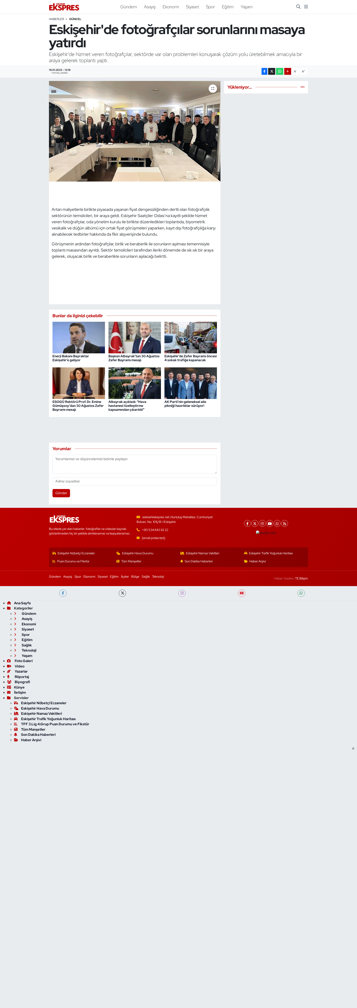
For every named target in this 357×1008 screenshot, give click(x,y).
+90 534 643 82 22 (155, 530)
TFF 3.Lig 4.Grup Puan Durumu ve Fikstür (55, 724)
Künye (19, 687)
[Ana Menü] (306, 6)
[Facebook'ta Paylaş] (264, 71)
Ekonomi (171, 6)
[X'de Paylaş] (271, 71)
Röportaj (21, 676)
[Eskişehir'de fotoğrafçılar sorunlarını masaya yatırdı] (135, 131)
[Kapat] (354, 749)
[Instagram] (262, 523)
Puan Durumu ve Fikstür (73, 561)
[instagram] (182, 593)
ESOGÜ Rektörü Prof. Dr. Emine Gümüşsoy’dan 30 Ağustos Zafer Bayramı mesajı (78, 406)
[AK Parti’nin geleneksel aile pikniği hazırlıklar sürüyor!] (190, 383)
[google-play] (266, 532)
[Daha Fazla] (287, 71)
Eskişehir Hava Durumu (137, 553)
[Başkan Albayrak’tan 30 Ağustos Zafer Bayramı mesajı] (134, 337)
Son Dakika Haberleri (199, 561)
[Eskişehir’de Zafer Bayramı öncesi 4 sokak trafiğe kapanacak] (190, 337)
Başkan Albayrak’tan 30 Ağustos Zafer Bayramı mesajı (133, 358)
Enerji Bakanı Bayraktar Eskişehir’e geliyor (70, 358)
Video (19, 666)
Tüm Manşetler (131, 561)
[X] (254, 523)
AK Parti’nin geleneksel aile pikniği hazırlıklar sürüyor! (185, 404)
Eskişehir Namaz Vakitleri (202, 553)
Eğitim (228, 6)
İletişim (20, 692)
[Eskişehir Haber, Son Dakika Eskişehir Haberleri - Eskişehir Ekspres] (64, 7)
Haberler (56, 19)
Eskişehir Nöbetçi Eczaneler (76, 553)
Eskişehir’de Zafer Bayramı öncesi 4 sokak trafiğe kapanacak (190, 358)
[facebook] (63, 593)
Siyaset (192, 6)
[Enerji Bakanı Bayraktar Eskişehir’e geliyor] (78, 337)
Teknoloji (158, 577)
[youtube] (241, 593)
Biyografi (22, 682)
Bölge (135, 577)
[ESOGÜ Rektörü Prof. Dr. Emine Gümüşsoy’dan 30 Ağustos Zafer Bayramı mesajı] (78, 383)
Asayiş (150, 6)
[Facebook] (247, 523)
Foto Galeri (23, 661)
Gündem (128, 6)
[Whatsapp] (277, 523)
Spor (210, 6)
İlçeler (125, 577)
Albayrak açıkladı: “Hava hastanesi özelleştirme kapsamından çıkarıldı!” (127, 406)
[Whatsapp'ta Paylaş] (279, 71)
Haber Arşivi (257, 561)
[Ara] (298, 6)
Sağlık (146, 577)
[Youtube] (269, 523)
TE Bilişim (301, 578)
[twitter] (122, 593)
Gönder (61, 493)
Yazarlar (21, 671)
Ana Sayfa (22, 603)
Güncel (75, 19)
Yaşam (247, 6)
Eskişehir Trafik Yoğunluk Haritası (271, 553)
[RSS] (284, 523)
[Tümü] (303, 87)
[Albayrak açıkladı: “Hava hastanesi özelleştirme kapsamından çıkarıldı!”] (134, 383)
